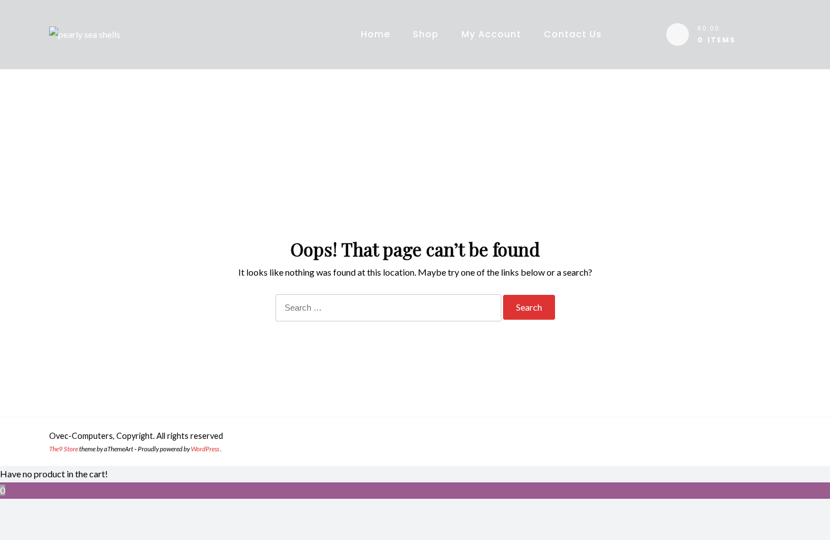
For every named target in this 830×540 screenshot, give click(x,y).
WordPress (205, 448)
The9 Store (63, 448)
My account (491, 34)
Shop (426, 34)
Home (375, 34)
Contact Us (573, 34)
